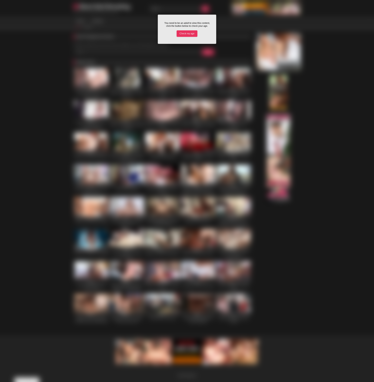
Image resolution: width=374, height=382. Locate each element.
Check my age (187, 33)
